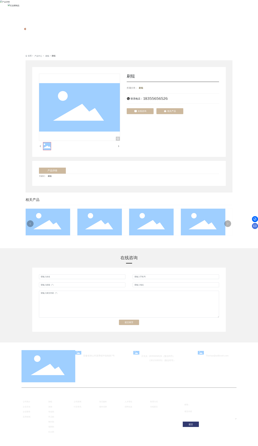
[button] (30, 223)
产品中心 (38, 56)
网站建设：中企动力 (97, 442)
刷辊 (47, 56)
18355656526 (155, 98)
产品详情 (32, 21)
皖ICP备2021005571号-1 (195, 442)
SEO (114, 442)
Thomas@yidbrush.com (217, 356)
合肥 (109, 442)
